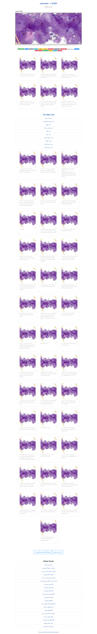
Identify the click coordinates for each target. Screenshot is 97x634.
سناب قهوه (48, 124)
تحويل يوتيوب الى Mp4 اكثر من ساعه (48, 581)
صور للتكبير (41, 49)
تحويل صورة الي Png (48, 597)
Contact (44, 632)
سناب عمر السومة (48, 147)
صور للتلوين (36, 49)
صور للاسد (45, 49)
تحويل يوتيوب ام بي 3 (48, 616)
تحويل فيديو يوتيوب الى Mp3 (48, 594)
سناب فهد (48, 134)
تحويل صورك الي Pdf (48, 584)
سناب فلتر (48, 131)
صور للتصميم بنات (21, 49)
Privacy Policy (49, 632)
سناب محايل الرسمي (48, 137)
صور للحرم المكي (71, 49)
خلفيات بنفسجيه (48, 3)
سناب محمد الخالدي (48, 144)
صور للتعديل (60, 50)
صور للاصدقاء (76, 49)
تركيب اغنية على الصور (48, 626)
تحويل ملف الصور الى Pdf (48, 620)
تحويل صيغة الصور (48, 564)
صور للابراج (31, 49)
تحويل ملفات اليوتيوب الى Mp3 (48, 603)
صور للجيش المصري (38, 50)
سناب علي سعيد (48, 118)
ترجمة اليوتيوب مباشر (48, 607)
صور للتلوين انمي (64, 49)
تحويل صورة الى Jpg (48, 587)
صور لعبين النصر (51, 49)
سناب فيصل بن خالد (48, 128)
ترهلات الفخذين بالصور (49, 574)
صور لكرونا (55, 50)
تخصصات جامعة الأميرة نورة (48, 568)
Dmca (40, 632)
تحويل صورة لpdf (48, 600)
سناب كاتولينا (48, 141)
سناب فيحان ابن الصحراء (48, 121)
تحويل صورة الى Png (48, 590)
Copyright (56, 632)
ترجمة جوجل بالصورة (48, 623)
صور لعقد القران (45, 50)
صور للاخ (50, 50)
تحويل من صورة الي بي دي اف (48, 577)
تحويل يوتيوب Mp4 (48, 610)
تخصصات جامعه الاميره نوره (48, 613)
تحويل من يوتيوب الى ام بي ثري (48, 571)
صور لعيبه (26, 49)
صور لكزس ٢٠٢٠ (57, 49)
